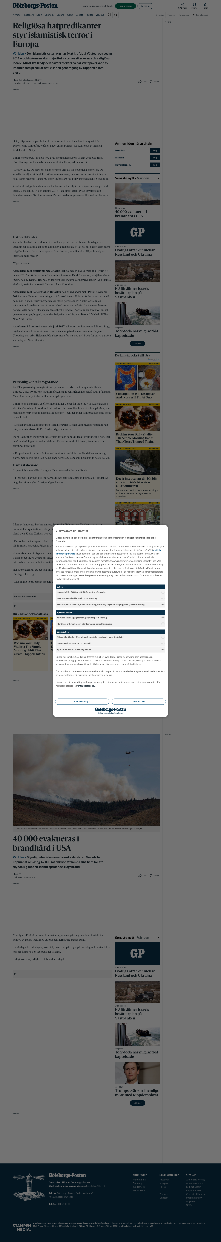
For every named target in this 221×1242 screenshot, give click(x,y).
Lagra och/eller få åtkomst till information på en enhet (81, 592)
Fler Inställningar (82, 701)
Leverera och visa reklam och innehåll (74, 643)
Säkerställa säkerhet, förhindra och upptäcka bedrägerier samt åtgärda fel (90, 637)
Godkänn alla (139, 701)
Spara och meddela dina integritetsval (74, 649)
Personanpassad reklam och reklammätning (77, 598)
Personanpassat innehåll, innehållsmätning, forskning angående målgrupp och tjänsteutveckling (100, 604)
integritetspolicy (86, 685)
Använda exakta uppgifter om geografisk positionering (82, 617)
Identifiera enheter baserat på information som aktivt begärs (84, 624)
